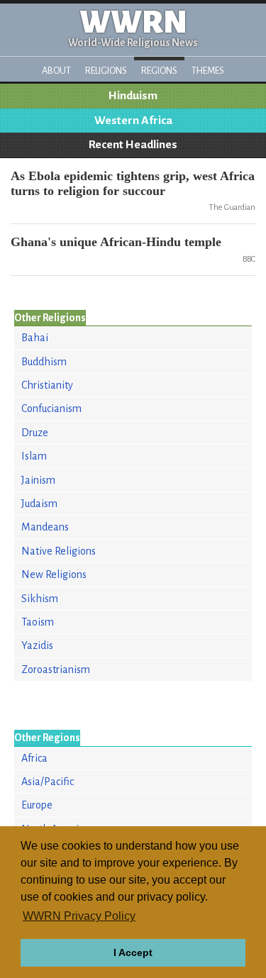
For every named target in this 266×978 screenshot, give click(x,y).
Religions (106, 70)
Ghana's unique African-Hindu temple (116, 242)
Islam (34, 456)
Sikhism (39, 598)
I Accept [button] (133, 952)
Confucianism (51, 408)
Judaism (39, 503)
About (56, 70)
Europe (36, 805)
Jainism (38, 480)
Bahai (34, 337)
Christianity (47, 385)
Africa (34, 758)
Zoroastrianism (55, 669)
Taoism (37, 622)
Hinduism (133, 95)
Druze (34, 432)
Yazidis (37, 645)
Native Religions (58, 551)
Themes (208, 70)
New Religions (54, 574)
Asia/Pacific (47, 781)
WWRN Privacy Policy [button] (79, 916)
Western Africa (133, 120)
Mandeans (45, 527)
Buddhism (44, 361)
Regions (159, 70)
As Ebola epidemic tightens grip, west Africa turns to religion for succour (133, 183)
